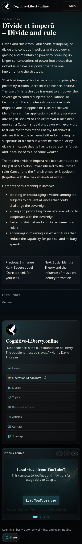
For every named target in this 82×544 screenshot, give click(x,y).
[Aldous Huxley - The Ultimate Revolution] (35, 517)
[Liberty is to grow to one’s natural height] (44, 517)
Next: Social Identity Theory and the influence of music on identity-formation (60, 270)
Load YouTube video (41, 500)
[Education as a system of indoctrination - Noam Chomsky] (40, 517)
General (7, 302)
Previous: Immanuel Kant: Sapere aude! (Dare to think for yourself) (20, 270)
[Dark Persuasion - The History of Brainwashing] (48, 517)
